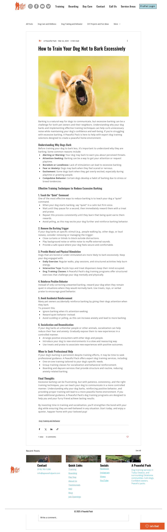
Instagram (105, 472)
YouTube (104, 480)
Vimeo (103, 476)
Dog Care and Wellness (47, 24)
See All (138, 450)
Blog (70, 492)
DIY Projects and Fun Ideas (98, 24)
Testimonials (74, 485)
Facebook (104, 468)
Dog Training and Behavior (71, 24)
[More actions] (127, 40)
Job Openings (74, 496)
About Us (72, 481)
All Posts (29, 24)
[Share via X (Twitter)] (45, 429)
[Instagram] (30, 6)
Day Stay (72, 477)
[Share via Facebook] (39, 429)
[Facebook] (36, 6)
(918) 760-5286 (44, 469)
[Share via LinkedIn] (51, 429)
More (116, 24)
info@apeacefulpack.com (48, 473)
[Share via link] (57, 429)
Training (72, 469)
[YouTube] (42, 6)
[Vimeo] (48, 6)
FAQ (70, 489)
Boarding (72, 473)
